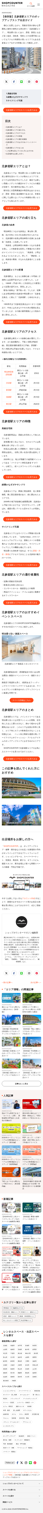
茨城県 (20, 1349)
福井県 (20, 1357)
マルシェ (6, 1418)
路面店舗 (37, 1391)
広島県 (27, 1369)
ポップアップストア (9, 1436)
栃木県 (27, 1349)
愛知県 (20, 1361)
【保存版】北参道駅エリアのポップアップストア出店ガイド (21, 18)
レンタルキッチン (8, 1426)
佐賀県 (5, 1377)
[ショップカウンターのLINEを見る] (30, 1463)
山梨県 (27, 1357)
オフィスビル (27, 1410)
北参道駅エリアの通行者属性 (16, 139)
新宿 (7, 554)
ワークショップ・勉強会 (24, 1448)
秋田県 (34, 1345)
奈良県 (27, 1365)
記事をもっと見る (21, 1083)
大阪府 (12, 1365)
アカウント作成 (28, 898)
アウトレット (27, 1422)
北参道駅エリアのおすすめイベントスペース (21, 143)
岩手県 (20, 1345)
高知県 (27, 1373)
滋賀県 (34, 1361)
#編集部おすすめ (18, 1308)
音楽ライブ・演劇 (8, 1448)
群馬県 (34, 1349)
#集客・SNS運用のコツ (26, 1316)
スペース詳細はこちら (21, 700)
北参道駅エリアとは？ (15, 127)
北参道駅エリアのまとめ (15, 148)
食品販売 (21, 1436)
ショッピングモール (9, 1391)
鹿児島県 (6, 1380)
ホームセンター (25, 1395)
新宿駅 (9, 390)
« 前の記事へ (7, 982)
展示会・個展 (7, 1440)
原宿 (35, 550)
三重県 (27, 1361)
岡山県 (20, 1369)
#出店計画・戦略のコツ (10, 1312)
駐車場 (14, 1418)
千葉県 (12, 1353)
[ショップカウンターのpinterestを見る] (35, 1463)
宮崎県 (34, 1377)
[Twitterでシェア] (6, 81)
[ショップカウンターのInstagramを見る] (26, 1463)
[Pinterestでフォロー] (36, 81)
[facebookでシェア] (14, 81)
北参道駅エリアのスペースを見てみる (21, 110)
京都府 (5, 1365)
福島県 (12, 1349)
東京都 (20, 1353)
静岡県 (12, 1361)
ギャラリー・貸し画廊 (10, 1395)
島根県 (12, 1369)
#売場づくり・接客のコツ (29, 1312)
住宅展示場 (35, 1414)
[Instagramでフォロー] (29, 81)
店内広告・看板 (24, 1418)
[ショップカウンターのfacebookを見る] (17, 1463)
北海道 (5, 1345)
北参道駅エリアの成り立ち (15, 130)
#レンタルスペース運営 (10, 1320)
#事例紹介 (6, 1308)
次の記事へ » (36, 982)
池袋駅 (9, 397)
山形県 (5, 1349)
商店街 (5, 1398)
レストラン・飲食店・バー (25, 1402)
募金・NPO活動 (21, 1444)
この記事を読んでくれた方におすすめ (19, 151)
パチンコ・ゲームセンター (11, 1422)
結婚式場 (6, 1414)
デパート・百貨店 (8, 1402)
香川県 (12, 1373)
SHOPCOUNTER (11, 846)
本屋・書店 (6, 1410)
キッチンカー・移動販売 (22, 1440)
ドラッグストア (15, 1398)
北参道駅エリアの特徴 (14, 136)
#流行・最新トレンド (10, 1316)
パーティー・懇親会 (9, 1451)
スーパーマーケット (25, 1391)
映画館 (29, 1406)
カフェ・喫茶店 (8, 1406)
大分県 (27, 1377)
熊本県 (20, 1377)
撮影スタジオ (20, 1406)
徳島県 (5, 1373)
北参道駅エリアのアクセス (15, 133)
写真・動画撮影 (8, 1444)
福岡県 (34, 1373)
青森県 (12, 1345)
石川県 (12, 1357)
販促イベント (31, 1436)
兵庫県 (20, 1365)
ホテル (14, 1414)
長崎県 (12, 1377)
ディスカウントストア (30, 1398)
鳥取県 (5, 1369)
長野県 (34, 1357)
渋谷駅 (9, 383)
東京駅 (9, 404)
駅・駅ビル (36, 1395)
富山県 (5, 1357)
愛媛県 (20, 1373)
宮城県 (27, 1345)
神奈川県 (28, 1353)
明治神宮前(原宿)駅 (8, 373)
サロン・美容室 (24, 1414)
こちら (33, 796)
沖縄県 (14, 1380)
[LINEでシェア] (21, 81)
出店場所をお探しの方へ (15, 154)
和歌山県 (35, 1365)
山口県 (34, 1369)
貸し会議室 (16, 1410)
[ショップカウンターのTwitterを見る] (21, 1463)
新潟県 (36, 1353)
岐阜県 (5, 1361)
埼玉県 (5, 1353)
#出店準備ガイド (26, 1320)
